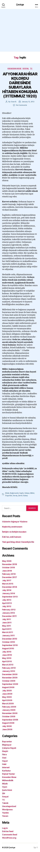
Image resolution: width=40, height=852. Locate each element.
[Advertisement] (20, 30)
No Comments (21, 105)
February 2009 (9, 707)
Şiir (3, 793)
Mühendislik (7, 780)
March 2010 (7, 665)
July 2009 (7, 690)
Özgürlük (8, 495)
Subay (25, 495)
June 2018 (7, 571)
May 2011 (6, 626)
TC (31, 68)
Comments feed (9, 834)
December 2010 (9, 639)
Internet (5, 767)
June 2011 (7, 622)
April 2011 (6, 629)
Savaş (15, 495)
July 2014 (6, 590)
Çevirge (20, 4)
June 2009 (7, 694)
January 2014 (8, 593)
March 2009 (8, 703)
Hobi (4, 764)
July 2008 (7, 726)
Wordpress (7, 809)
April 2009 (7, 700)
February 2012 (8, 609)
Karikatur (6, 771)
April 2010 (7, 661)
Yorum (5, 816)
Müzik (5, 783)
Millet (32, 493)
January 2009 (8, 710)
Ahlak (7, 493)
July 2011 (6, 619)
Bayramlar (7, 741)
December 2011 (9, 616)
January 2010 (8, 671)
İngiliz (21, 493)
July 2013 (6, 600)
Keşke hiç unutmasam (12, 527)
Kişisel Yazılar (8, 774)
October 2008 (8, 716)
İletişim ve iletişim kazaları (14, 532)
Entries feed (7, 831)
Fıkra (4, 754)
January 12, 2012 (28, 102)
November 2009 (9, 677)
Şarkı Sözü (7, 790)
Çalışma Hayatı (9, 748)
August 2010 (8, 648)
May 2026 (6, 561)
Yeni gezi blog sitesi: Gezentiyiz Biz (18, 542)
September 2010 (10, 645)
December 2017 (9, 577)
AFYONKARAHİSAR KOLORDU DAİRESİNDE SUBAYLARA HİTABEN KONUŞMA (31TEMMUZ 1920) (20, 85)
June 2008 (7, 729)
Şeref (20, 495)
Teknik (5, 803)
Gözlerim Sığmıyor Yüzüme (14, 522)
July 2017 (6, 580)
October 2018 (8, 567)
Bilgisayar (6, 745)
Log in (5, 828)
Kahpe (27, 493)
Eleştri (5, 751)
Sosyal (26, 68)
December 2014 (9, 587)
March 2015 (7, 584)
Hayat (5, 761)
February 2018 (9, 574)
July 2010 (6, 652)
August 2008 (8, 723)
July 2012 (6, 606)
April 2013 (7, 603)
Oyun (4, 787)
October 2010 (8, 642)
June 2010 (7, 655)
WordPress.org (9, 838)
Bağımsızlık (14, 493)
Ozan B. (14, 102)
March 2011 (7, 632)
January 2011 (8, 635)
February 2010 (9, 668)
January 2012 (8, 613)
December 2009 (9, 674)
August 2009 (8, 687)
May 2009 (7, 697)
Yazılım (5, 813)
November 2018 (9, 564)
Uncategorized (9, 806)
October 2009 (8, 681)
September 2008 (10, 720)
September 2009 (10, 684)
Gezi (4, 758)
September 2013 (10, 597)
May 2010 (6, 658)
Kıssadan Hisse (14, 68)
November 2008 (9, 713)
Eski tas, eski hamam (11, 537)
